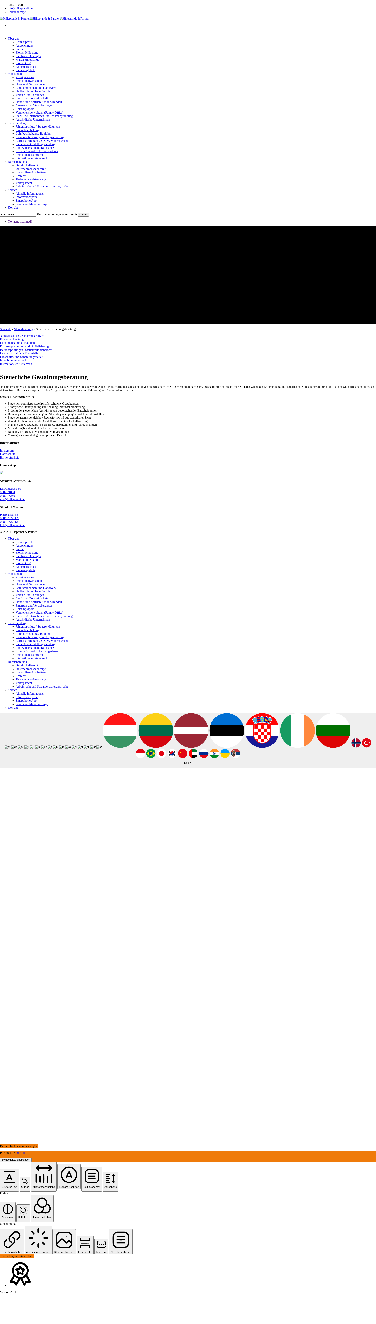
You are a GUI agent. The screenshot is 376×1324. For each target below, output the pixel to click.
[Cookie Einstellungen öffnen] (29, 1322)
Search (83, 214)
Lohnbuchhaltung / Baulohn (17, 342)
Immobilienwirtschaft (29, 580)
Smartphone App (26, 700)
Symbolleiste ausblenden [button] (16, 1159)
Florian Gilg (23, 563)
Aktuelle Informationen (30, 693)
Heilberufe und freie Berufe (33, 591)
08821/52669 (8, 495)
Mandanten (15, 573)
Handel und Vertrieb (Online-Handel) (39, 602)
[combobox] (188, 740)
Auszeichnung (24, 545)
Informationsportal (27, 697)
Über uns (13, 538)
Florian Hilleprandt (27, 552)
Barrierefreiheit (9, 457)
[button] (9, 1180)
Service (12, 690)
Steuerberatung (23, 329)
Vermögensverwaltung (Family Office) (39, 612)
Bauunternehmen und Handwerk (36, 587)
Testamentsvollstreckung (31, 679)
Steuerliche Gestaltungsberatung (35, 644)
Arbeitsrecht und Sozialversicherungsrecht (42, 686)
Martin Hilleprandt (27, 559)
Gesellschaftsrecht (27, 665)
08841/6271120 (9, 518)
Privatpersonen (25, 577)
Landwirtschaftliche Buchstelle (19, 353)
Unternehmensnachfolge (31, 669)
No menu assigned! (20, 221)
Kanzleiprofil (24, 542)
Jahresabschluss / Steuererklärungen (22, 335)
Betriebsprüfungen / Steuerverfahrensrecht (26, 350)
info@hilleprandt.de (20, 8)
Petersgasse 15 (9, 514)
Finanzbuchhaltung (12, 339)
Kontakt (13, 707)
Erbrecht (21, 676)
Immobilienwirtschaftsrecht (32, 672)
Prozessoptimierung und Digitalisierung (24, 346)
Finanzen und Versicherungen (34, 605)
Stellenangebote (25, 570)
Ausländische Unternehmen (33, 619)
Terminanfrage (17, 12)
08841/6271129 (9, 521)
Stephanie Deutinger (28, 556)
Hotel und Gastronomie (30, 584)
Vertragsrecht (24, 683)
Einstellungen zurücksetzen (17, 1256)
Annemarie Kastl (26, 566)
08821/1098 (7, 492)
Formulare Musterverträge (32, 704)
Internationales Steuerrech (16, 364)
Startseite (5, 329)
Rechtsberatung (17, 661)
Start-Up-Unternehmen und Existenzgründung (44, 616)
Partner (20, 549)
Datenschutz (7, 454)
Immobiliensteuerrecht (13, 360)
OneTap (21, 1152)
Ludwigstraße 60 (10, 488)
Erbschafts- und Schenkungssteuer (21, 357)
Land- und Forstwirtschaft (32, 598)
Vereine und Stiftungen (30, 595)
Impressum (7, 450)
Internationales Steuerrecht (32, 658)
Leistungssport (25, 609)
